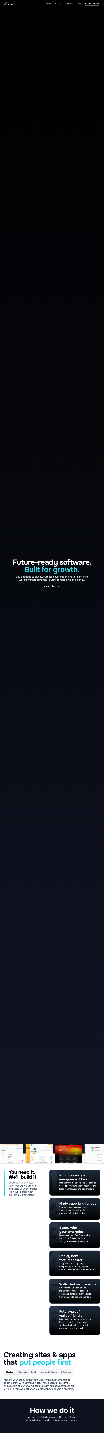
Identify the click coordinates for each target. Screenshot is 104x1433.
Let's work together (92, 3)
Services (58, 3)
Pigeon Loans (47, 1161)
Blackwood (19, 1161)
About (48, 3)
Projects (70, 3)
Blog (79, 3)
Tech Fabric (77, 1161)
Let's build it (50, 586)
